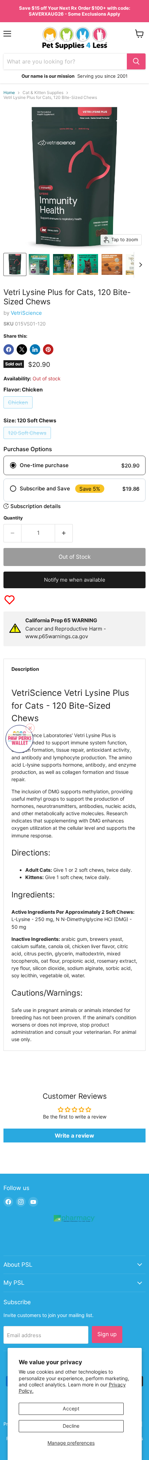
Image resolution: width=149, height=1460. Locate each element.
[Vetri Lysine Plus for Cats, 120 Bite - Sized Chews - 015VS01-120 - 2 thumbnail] (39, 264)
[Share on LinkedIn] (35, 349)
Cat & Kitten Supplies (43, 92)
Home (9, 92)
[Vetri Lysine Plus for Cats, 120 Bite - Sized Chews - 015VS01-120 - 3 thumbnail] (63, 264)
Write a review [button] (74, 1135)
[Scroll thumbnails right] (139, 265)
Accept (71, 1408)
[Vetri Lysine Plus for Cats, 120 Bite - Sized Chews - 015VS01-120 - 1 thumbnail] (15, 264)
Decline (71, 1426)
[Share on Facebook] (8, 349)
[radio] (74, 465)
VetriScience (26, 313)
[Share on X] (22, 349)
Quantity (13, 518)
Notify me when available (74, 579)
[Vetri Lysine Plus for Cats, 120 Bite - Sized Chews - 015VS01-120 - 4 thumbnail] (88, 264)
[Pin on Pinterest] (48, 349)
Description (25, 669)
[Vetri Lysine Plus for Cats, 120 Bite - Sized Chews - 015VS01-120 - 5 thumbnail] (112, 264)
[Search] (136, 61)
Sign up (107, 1334)
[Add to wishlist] (9, 600)
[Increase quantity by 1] (64, 533)
